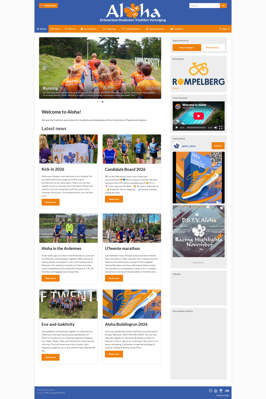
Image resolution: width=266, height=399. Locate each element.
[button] (44, 68)
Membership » (213, 47)
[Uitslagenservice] (226, 390)
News (57, 28)
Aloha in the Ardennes (61, 248)
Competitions (132, 28)
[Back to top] (260, 395)
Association (90, 28)
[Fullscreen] (220, 127)
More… (176, 88)
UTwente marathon (122, 248)
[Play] (176, 127)
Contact (178, 28)
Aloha (42, 28)
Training (111, 28)
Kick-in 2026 (53, 169)
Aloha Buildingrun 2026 (126, 324)
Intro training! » (187, 47)
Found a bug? (223, 395)
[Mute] (215, 127)
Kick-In (72, 28)
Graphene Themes (57, 393)
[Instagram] (210, 390)
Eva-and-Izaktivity (58, 324)
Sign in (225, 28)
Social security (157, 28)
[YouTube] (215, 390)
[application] (199, 115)
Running (50, 88)
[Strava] (221, 390)
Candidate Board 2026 (125, 169)
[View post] (100, 68)
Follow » (218, 145)
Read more (50, 202)
